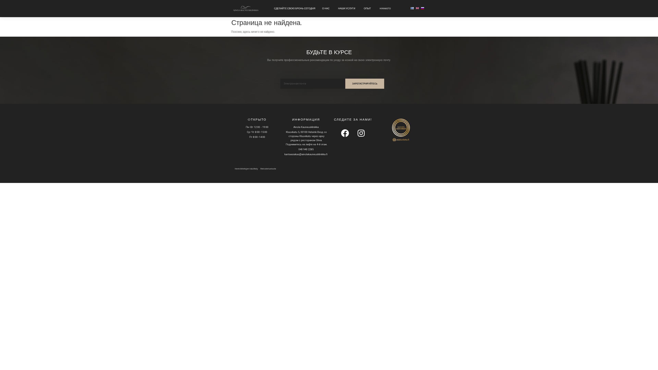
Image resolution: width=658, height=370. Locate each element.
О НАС (326, 8)
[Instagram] (361, 133)
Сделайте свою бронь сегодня (294, 8)
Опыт (367, 8)
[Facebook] (345, 133)
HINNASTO (385, 8)
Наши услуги (346, 8)
